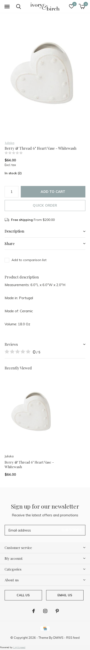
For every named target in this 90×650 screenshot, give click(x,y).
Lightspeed (19, 647)
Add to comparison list (29, 260)
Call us (23, 595)
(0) (25, 153)
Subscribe (71, 530)
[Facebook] (33, 611)
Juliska (9, 143)
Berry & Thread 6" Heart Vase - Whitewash (29, 464)
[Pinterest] (57, 611)
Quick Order (45, 205)
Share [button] (10, 243)
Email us (64, 595)
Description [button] (14, 231)
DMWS (58, 637)
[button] (7, 6)
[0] (82, 6)
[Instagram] (45, 611)
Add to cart (53, 191)
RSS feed (73, 637)
